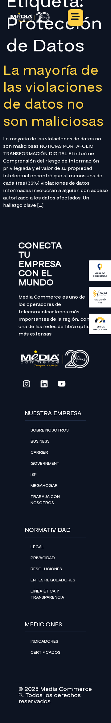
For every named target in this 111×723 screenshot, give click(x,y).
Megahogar (44, 486)
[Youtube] (62, 384)
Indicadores (44, 641)
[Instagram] (26, 384)
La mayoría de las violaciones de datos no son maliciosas (53, 96)
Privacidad (43, 558)
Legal (37, 547)
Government (45, 463)
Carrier (39, 452)
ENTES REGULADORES (53, 580)
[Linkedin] (44, 384)
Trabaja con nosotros (45, 500)
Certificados (45, 652)
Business (40, 441)
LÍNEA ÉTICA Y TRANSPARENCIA (47, 594)
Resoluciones (46, 569)
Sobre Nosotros (50, 430)
